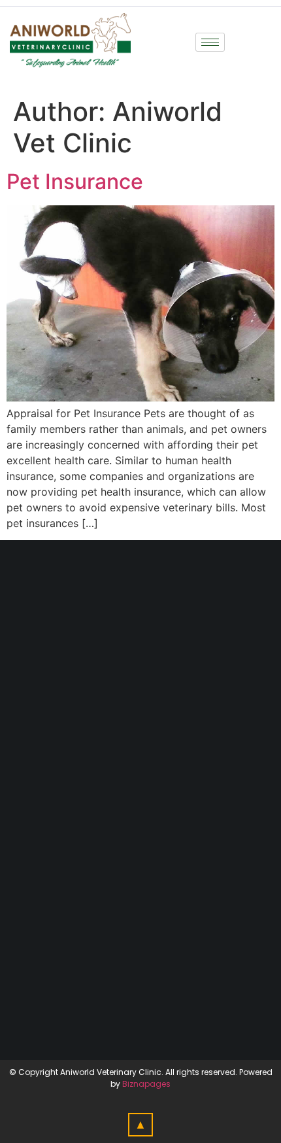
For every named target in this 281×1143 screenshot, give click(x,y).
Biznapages (146, 1083)
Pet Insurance (75, 181)
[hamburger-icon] (210, 42)
